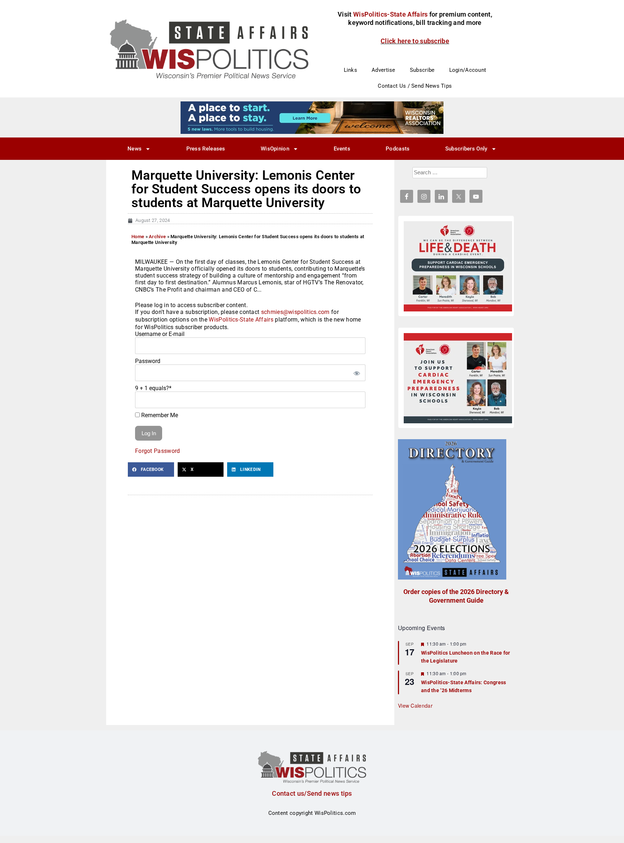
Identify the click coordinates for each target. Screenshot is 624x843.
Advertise (383, 70)
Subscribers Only (466, 148)
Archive (157, 236)
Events (342, 148)
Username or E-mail (160, 334)
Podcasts (398, 148)
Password (147, 361)
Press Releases (205, 148)
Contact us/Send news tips (312, 793)
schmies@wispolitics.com (295, 312)
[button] (151, 469)
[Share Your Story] (458, 266)
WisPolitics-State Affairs (241, 319)
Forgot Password (157, 450)
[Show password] (356, 372)
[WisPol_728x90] (312, 117)
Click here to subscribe (415, 41)
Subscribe (422, 70)
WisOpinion (275, 148)
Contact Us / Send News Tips (415, 86)
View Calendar (415, 705)
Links (351, 70)
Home (137, 236)
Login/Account (467, 70)
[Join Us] (458, 378)
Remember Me (159, 415)
